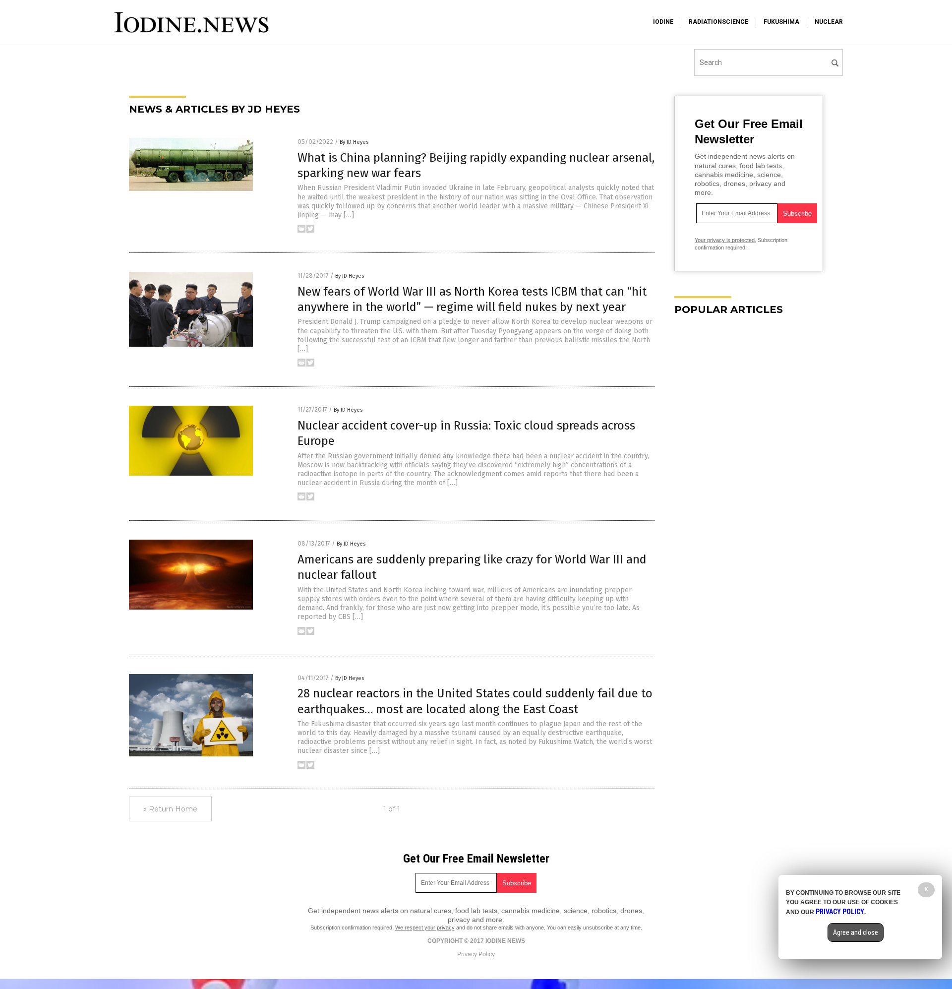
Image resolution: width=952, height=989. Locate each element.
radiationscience (718, 21)
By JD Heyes (354, 142)
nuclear (829, 21)
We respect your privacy (425, 927)
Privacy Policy (476, 954)
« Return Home (170, 808)
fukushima (781, 21)
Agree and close (855, 932)
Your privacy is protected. (725, 240)
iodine (663, 21)
